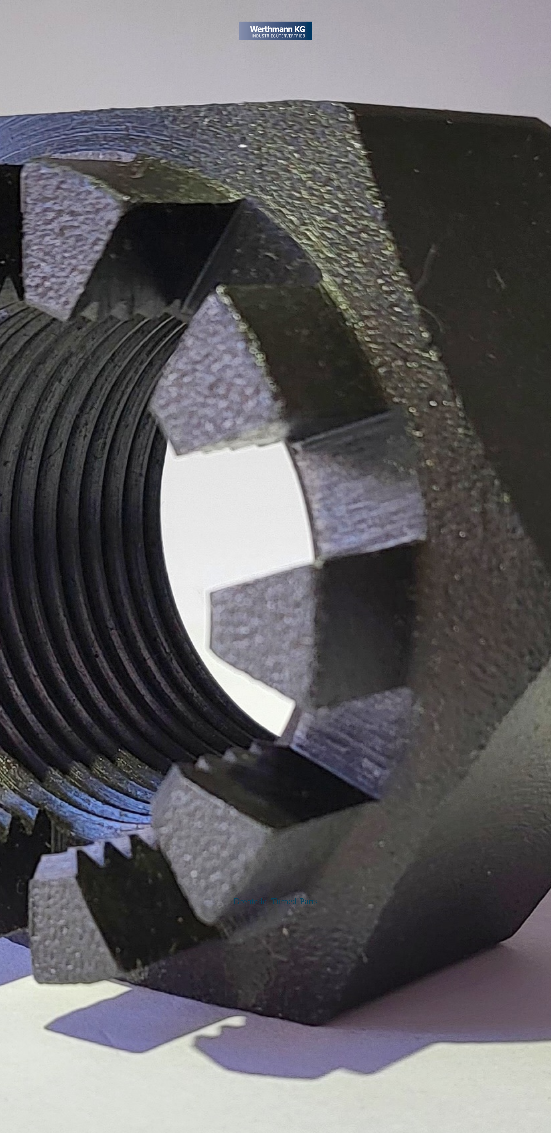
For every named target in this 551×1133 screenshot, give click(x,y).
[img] (275, 566)
